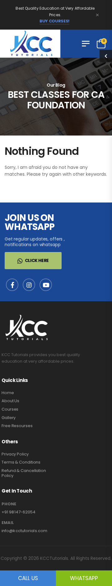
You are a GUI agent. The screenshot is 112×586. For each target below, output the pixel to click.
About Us (10, 401)
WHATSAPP (84, 578)
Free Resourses (17, 426)
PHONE (9, 504)
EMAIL (8, 522)
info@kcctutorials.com (24, 531)
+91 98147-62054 (19, 512)
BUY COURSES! (54, 21)
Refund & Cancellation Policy (24, 473)
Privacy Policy (15, 454)
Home (8, 393)
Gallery (9, 418)
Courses (10, 409)
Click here (37, 260)
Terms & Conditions (21, 462)
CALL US (28, 578)
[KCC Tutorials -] (30, 44)
